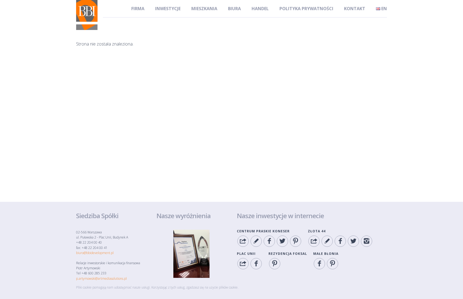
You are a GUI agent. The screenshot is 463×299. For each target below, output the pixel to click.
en (383, 9)
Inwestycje (168, 9)
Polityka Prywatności (306, 9)
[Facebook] (269, 241)
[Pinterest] (295, 241)
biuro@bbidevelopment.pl (95, 253)
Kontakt (354, 9)
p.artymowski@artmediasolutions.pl (101, 278)
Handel (260, 9)
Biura (234, 9)
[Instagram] (366, 241)
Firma (137, 9)
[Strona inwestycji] (243, 241)
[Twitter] (282, 241)
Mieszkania (204, 9)
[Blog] (256, 241)
